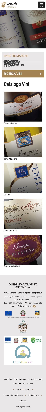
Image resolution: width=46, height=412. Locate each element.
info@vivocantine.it (25, 306)
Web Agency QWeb (23, 407)
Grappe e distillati (12, 266)
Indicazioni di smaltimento (13, 395)
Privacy (18, 389)
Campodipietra (12, 61)
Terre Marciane (12, 62)
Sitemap (23, 401)
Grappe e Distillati (14, 65)
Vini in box (10, 66)
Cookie (27, 389)
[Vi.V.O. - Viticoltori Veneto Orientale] (8, 5)
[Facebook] (34, 306)
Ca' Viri (8, 63)
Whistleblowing (33, 395)
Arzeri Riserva (12, 64)
